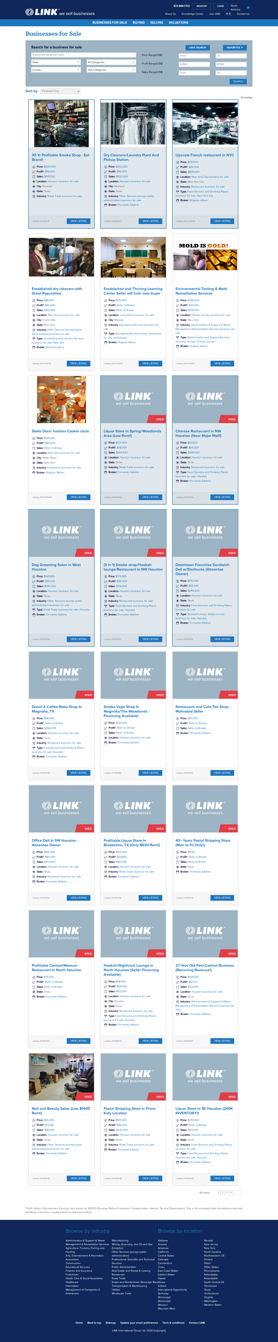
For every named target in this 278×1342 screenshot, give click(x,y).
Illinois (161, 1282)
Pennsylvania (211, 1271)
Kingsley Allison (199, 200)
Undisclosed (211, 1293)
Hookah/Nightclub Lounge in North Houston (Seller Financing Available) (131, 970)
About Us (170, 14)
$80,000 (50, 443)
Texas (207, 1289)
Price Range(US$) (152, 55)
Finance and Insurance (79, 1271)
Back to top (94, 1323)
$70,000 (49, 977)
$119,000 (193, 162)
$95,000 (50, 171)
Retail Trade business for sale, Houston (67, 609)
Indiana (162, 1286)
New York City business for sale (210, 177)
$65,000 (194, 167)
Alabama (163, 1240)
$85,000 (50, 305)
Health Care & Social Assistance (84, 1278)
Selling (156, 22)
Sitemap (111, 1323)
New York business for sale (64, 315)
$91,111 (191, 852)
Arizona (162, 1244)
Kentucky (163, 1293)
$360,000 (122, 166)
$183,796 (121, 862)
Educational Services (78, 1267)
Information (72, 1286)
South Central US (214, 1282)
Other (207, 1263)
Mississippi (164, 1297)
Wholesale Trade (121, 1293)
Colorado (163, 1259)
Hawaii (161, 1278)
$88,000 (49, 300)
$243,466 (49, 310)
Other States (211, 1267)
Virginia (208, 1297)
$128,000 (193, 310)
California (163, 1252)
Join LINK (214, 14)
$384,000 (194, 452)
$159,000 (193, 977)
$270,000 (193, 1120)
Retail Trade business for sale (64, 196)
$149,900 (49, 576)
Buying (139, 22)
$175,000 (121, 300)
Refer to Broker (126, 305)
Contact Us (243, 14)
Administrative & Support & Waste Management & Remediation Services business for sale (205, 329)
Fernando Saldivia (128, 205)
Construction (73, 1263)
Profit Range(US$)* (152, 63)
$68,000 (121, 981)
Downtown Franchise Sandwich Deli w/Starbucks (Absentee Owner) (202, 569)
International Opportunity (172, 1289)
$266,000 (50, 728)
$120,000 (121, 723)
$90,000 (122, 581)
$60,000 (122, 1125)
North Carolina (212, 1252)
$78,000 (122, 447)
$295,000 (193, 300)
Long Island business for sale (137, 315)
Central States (166, 1255)
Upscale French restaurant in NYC (204, 155)
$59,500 (193, 442)
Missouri (163, 1305)
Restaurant (118, 1274)
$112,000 (121, 991)
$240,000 (50, 586)
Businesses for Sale (109, 22)
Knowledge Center (192, 14)
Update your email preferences (139, 1323)
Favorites (233, 47)
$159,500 (121, 1120)
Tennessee (210, 1286)
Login (220, 6)
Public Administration (124, 1267)
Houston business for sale (63, 181)
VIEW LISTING (79, 221)
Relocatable (211, 1274)
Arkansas (163, 1248)
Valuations (178, 22)
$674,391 (193, 1130)
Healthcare (72, 1282)
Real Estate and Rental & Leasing (131, 1271)
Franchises (72, 1274)
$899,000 (194, 172)
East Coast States (168, 1271)
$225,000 (122, 1130)
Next (237, 1192)
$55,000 (193, 718)
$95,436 (50, 581)
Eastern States (166, 1274)
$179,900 (121, 576)
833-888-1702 (182, 6)
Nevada (208, 1240)
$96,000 (49, 1130)
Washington (211, 1301)
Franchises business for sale (64, 467)
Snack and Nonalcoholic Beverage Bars (135, 1282)
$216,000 (121, 586)
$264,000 (122, 452)
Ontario (208, 1259)
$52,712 (193, 982)
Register (201, 6)
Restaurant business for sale (208, 186)
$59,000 (122, 986)
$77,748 (49, 1125)
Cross (161, 1267)
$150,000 (121, 852)
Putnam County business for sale (211, 315)
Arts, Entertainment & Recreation (85, 1255)
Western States (213, 1305)
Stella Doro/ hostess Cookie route (60, 431)
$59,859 (122, 857)
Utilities (116, 1289)
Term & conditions (174, 1323)
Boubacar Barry (55, 347)
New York (209, 1248)
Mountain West (166, 1308)
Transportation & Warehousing (129, 1286)
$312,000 (49, 862)
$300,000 (50, 166)
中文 (228, 14)
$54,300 (194, 447)
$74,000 (194, 305)
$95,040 (194, 586)
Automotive (72, 1259)
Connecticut (165, 1263)
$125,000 (49, 438)
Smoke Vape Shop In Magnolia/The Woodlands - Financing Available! (127, 711)
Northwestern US (214, 1255)
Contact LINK (197, 1323)
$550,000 (122, 176)
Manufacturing (120, 1240)
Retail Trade (119, 1278)
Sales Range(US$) (152, 72)
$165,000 (49, 852)
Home (79, 1323)
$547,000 (49, 176)
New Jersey (211, 1244)
